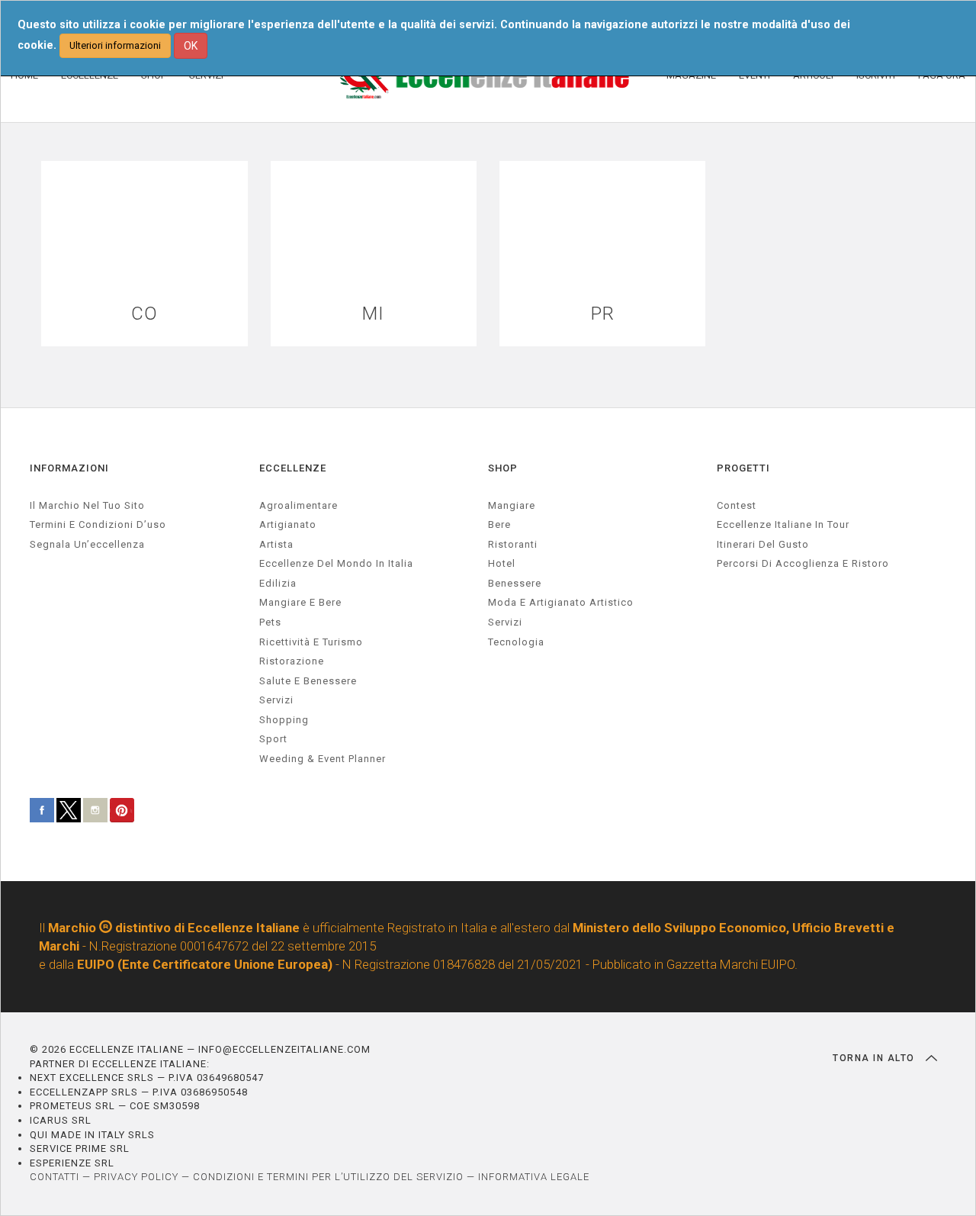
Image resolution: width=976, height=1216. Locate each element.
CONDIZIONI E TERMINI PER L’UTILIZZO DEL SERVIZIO (328, 1176)
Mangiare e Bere (300, 602)
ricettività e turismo (311, 642)
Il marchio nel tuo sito (87, 505)
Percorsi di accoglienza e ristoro (803, 563)
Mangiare (511, 505)
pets (270, 622)
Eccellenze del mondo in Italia (336, 563)
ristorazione (291, 661)
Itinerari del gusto (763, 544)
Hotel (501, 563)
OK (190, 46)
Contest (736, 505)
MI (373, 313)
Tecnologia (516, 642)
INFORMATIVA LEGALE (533, 1176)
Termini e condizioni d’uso (98, 524)
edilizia (278, 583)
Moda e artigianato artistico (561, 602)
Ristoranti (513, 544)
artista (276, 544)
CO (144, 313)
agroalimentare (298, 505)
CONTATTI (54, 1176)
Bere (499, 524)
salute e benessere (308, 681)
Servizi (505, 622)
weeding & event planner (322, 758)
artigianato (287, 524)
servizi (276, 700)
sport (273, 739)
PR (603, 313)
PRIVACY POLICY (136, 1176)
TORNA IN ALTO (875, 1058)
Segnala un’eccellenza (87, 544)
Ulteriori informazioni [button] (115, 45)
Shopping (284, 719)
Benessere (514, 583)
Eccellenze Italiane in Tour (783, 524)
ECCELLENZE (292, 468)
